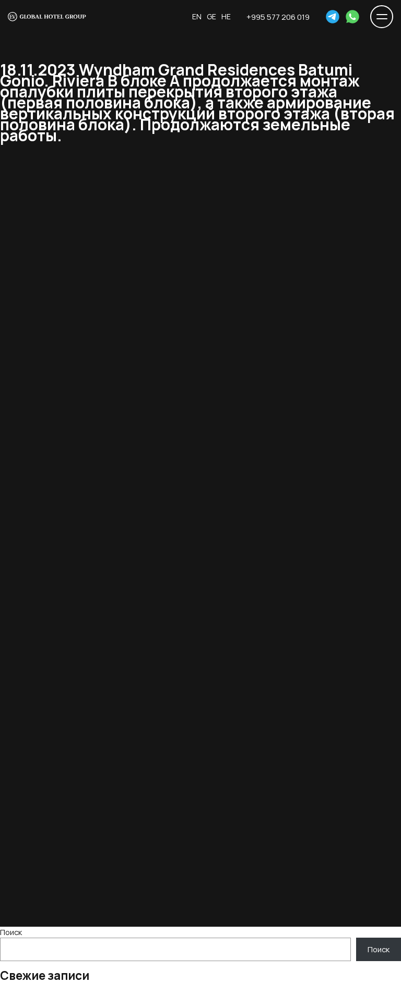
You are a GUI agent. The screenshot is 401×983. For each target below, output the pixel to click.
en (197, 16)
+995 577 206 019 (278, 16)
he (226, 16)
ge (211, 16)
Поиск (11, 932)
